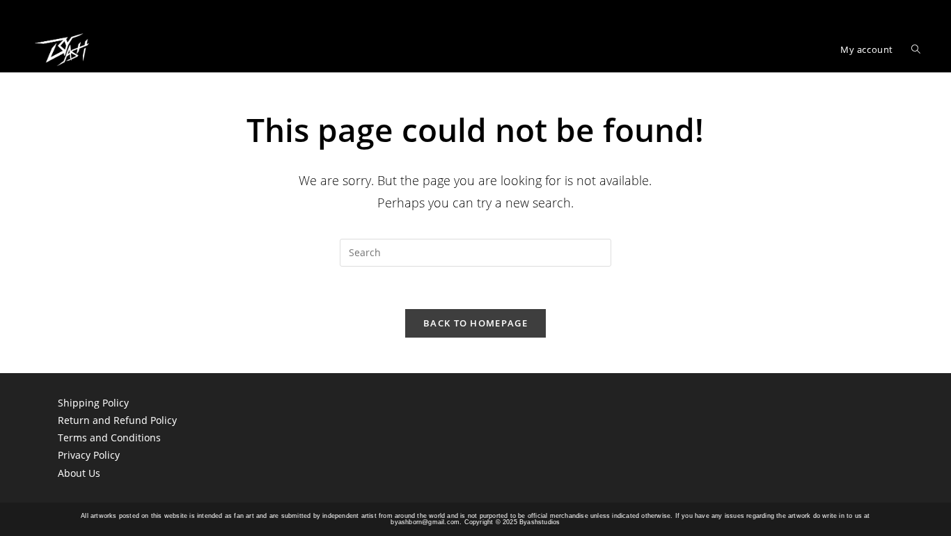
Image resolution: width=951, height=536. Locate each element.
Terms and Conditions (109, 437)
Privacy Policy (89, 455)
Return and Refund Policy (117, 420)
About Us (79, 473)
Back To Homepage (475, 323)
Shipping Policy (93, 402)
